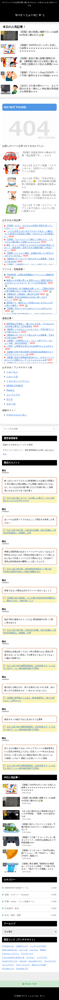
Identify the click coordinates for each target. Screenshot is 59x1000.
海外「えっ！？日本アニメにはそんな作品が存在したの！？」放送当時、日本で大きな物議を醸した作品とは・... (29, 247)
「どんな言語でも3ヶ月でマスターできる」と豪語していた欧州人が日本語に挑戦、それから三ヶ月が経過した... (29, 234)
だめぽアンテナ (22, 946)
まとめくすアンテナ (9, 961)
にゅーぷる (12, 376)
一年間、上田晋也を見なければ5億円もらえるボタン (30, 346)
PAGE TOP (30, 984)
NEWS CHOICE (14, 385)
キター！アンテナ (23, 965)
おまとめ (11, 404)
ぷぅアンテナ (13, 395)
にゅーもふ (12, 372)
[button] (54, 428)
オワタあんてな (8, 969)
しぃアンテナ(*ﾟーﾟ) (38, 946)
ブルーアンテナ (50, 961)
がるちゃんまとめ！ (16, 415)
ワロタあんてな (8, 946)
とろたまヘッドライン (17, 381)
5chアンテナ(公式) (39, 965)
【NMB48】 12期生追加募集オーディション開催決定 (30, 275)
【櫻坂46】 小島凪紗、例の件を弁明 (22, 294)
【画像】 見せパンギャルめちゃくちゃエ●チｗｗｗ (29, 308)
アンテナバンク (27, 954)
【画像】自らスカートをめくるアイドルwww (26, 363)
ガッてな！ (30, 957)
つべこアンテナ (8, 965)
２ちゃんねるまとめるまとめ (13, 957)
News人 (10, 390)
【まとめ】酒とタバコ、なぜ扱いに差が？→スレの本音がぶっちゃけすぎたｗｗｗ (28, 499)
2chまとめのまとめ (9, 950)
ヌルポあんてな (22, 969)
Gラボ (9, 399)
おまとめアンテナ (35, 961)
